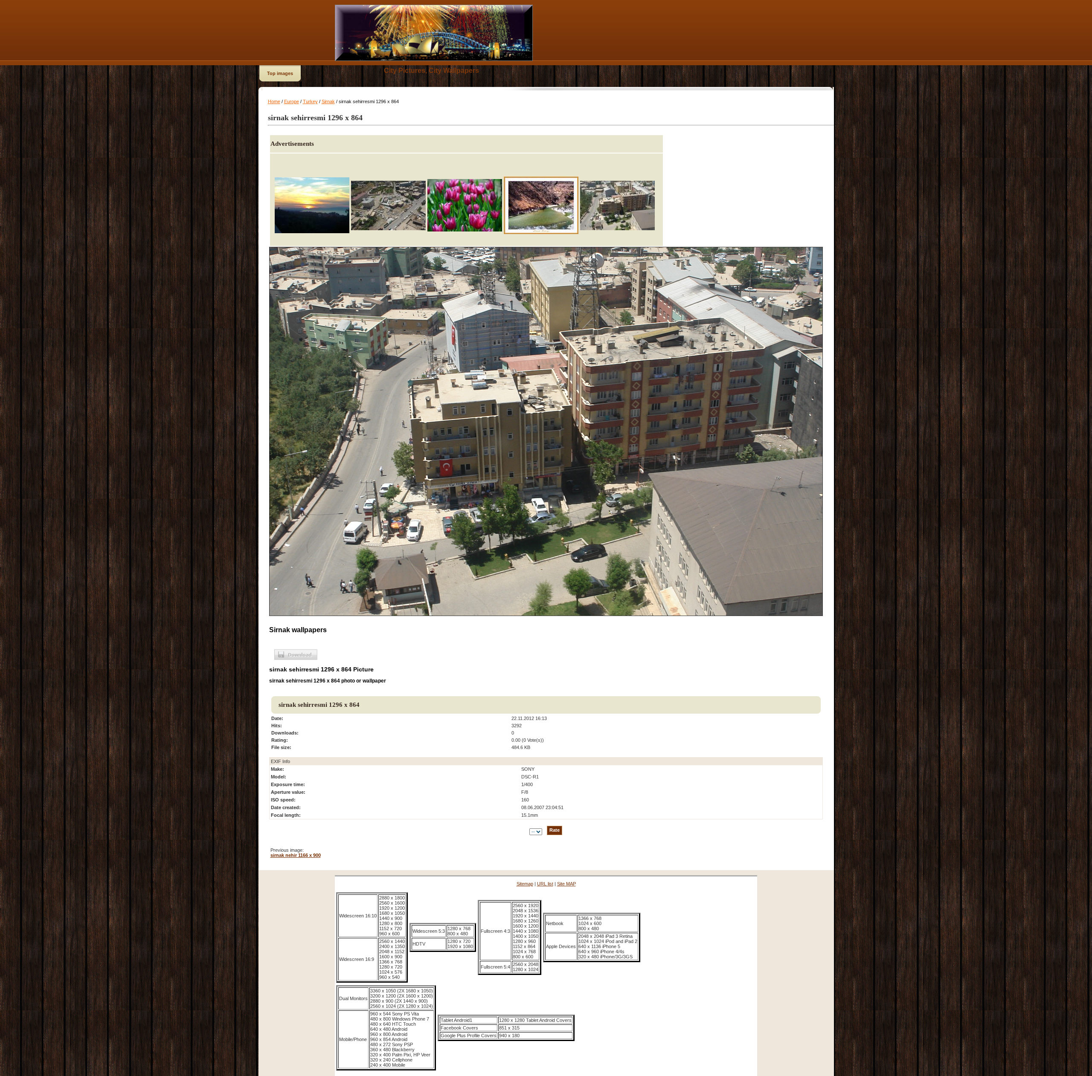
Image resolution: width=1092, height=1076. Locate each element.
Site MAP (566, 883)
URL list (545, 883)
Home (274, 101)
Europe (291, 101)
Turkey (310, 101)
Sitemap (525, 883)
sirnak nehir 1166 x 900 (295, 855)
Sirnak (328, 101)
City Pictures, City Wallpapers (431, 70)
